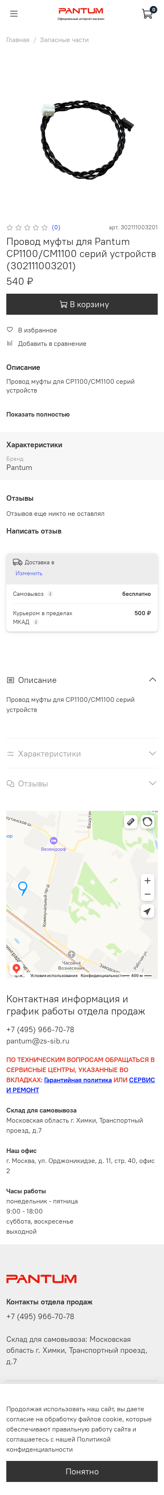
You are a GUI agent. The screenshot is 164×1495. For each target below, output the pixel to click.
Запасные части (64, 39)
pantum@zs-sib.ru (37, 1041)
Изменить (29, 573)
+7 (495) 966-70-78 (40, 1029)
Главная (17, 39)
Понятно (82, 1471)
